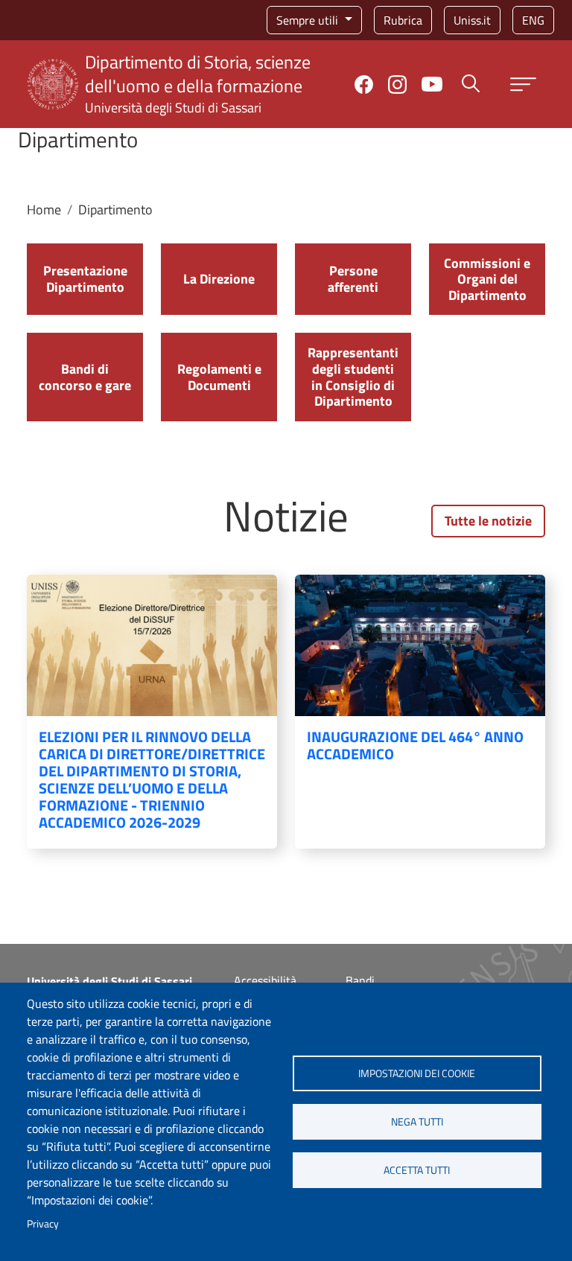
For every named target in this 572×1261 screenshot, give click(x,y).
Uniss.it (472, 20)
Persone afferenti (353, 279)
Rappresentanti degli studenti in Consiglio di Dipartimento (353, 376)
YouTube (432, 84)
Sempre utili (308, 20)
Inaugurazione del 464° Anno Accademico (415, 745)
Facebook (364, 84)
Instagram (397, 84)
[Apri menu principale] (523, 84)
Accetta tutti (417, 1170)
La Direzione (219, 279)
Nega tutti (417, 1121)
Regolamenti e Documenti (219, 377)
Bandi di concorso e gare (85, 377)
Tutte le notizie (488, 521)
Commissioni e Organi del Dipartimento (487, 279)
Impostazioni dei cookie (416, 1073)
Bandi (360, 980)
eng (533, 20)
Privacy (43, 1223)
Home (44, 209)
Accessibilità (265, 980)
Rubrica (403, 20)
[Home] (53, 68)
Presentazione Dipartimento (85, 279)
